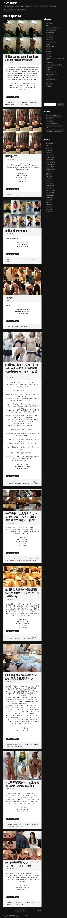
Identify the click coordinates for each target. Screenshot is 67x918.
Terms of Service (8, 6)
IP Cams (48, 56)
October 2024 (50, 195)
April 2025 (49, 181)
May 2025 (49, 178)
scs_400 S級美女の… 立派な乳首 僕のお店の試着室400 (22, 784)
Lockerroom (23, 102)
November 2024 (50, 193)
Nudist (48, 69)
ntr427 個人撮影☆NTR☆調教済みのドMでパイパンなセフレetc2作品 (22, 593)
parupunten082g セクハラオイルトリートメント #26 (22, 864)
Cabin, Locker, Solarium (13, 102)
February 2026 (50, 157)
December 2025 (50, 162)
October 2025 (50, 167)
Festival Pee (49, 39)
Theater (48, 81)
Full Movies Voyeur (51, 42)
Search (45, 102)
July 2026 (48, 145)
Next (38, 910)
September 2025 (50, 169)
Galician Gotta (50, 46)
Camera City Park (51, 30)
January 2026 (49, 159)
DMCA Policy (19, 6)
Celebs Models (50, 32)
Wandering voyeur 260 (52, 123)
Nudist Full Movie (51, 72)
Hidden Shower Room (16, 230)
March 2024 (49, 211)
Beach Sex (49, 23)
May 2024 (49, 207)
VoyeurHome (10, 3)
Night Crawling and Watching (48, 6)
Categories (28, 6)
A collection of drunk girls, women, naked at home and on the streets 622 (54, 116)
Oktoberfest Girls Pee (10, 9)
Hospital (48, 54)
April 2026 (49, 152)
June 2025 (49, 176)
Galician (36, 6)
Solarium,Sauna (50, 79)
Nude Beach (49, 67)
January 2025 (49, 188)
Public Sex (49, 76)
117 (24, 910)
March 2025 (49, 183)
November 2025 (50, 164)
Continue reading (12, 97)
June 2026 (49, 148)
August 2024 (49, 200)
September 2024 (50, 197)
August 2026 (49, 143)
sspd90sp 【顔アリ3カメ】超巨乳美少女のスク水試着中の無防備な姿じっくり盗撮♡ (21, 370)
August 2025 (49, 171)
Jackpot (9, 297)
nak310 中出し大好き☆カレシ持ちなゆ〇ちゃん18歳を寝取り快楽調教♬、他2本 (21, 517)
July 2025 (48, 174)
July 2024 (48, 202)
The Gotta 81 (49, 121)
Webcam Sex (49, 84)
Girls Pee (48, 51)
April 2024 (49, 209)
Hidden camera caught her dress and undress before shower (21, 58)
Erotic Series (49, 37)
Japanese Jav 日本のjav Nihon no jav (16, 482)
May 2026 (49, 150)
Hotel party (11, 156)
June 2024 (49, 204)
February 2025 (50, 185)
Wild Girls (9, 195)
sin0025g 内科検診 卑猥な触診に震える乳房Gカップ (21, 676)
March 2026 (49, 155)
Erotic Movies (21, 9)
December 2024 (50, 190)
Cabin (8, 326)
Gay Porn (48, 49)
